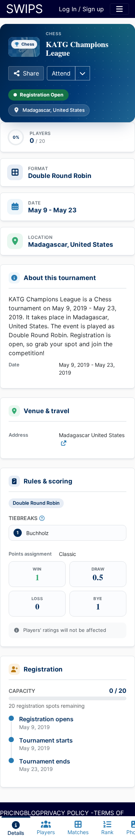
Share (31, 73)
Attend (61, 73)
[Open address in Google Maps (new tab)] (63, 443)
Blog (32, 813)
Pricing (12, 813)
